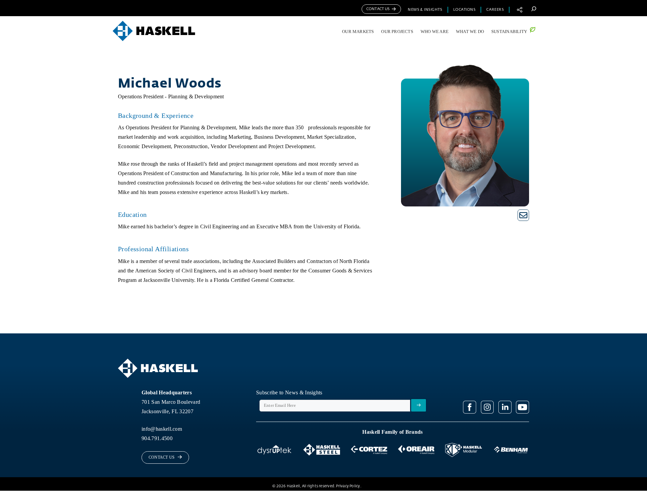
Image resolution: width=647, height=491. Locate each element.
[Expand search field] (533, 8)
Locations (464, 9)
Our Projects (397, 31)
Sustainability (509, 31)
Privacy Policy (348, 486)
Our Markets (358, 31)
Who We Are (435, 31)
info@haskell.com (162, 429)
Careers (495, 9)
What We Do (470, 31)
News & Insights (425, 9)
